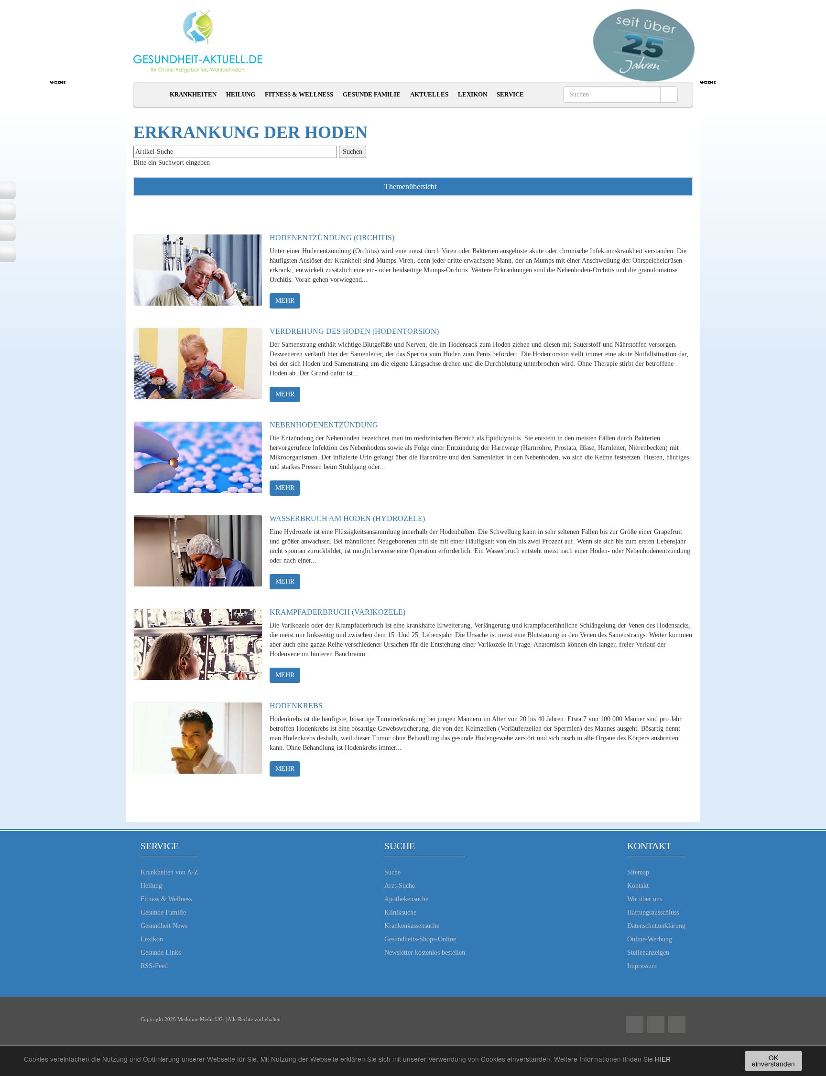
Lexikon (472, 94)
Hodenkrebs (296, 706)
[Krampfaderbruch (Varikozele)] (197, 644)
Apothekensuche (406, 899)
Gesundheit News (164, 925)
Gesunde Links (161, 952)
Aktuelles (429, 94)
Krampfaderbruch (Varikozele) (337, 612)
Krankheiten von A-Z (169, 872)
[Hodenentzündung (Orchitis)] (197, 270)
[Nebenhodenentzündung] (197, 457)
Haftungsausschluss (653, 912)
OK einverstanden (773, 1061)
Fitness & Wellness (299, 94)
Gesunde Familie (372, 94)
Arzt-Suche (399, 885)
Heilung (240, 94)
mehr (284, 300)
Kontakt (638, 885)
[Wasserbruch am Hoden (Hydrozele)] (197, 550)
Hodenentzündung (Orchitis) (332, 238)
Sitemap (638, 872)
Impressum (642, 965)
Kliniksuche (400, 912)
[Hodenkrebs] (197, 738)
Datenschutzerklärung (656, 925)
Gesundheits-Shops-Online (420, 939)
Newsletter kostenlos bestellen (424, 952)
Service (510, 94)
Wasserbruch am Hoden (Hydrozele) (347, 518)
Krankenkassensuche (411, 925)
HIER (663, 1059)
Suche (392, 872)
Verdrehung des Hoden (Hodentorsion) (354, 331)
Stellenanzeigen (648, 952)
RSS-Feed (154, 965)
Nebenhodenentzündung (324, 425)
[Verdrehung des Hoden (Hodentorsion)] (197, 363)
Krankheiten (193, 94)
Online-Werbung (649, 939)
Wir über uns (644, 899)
